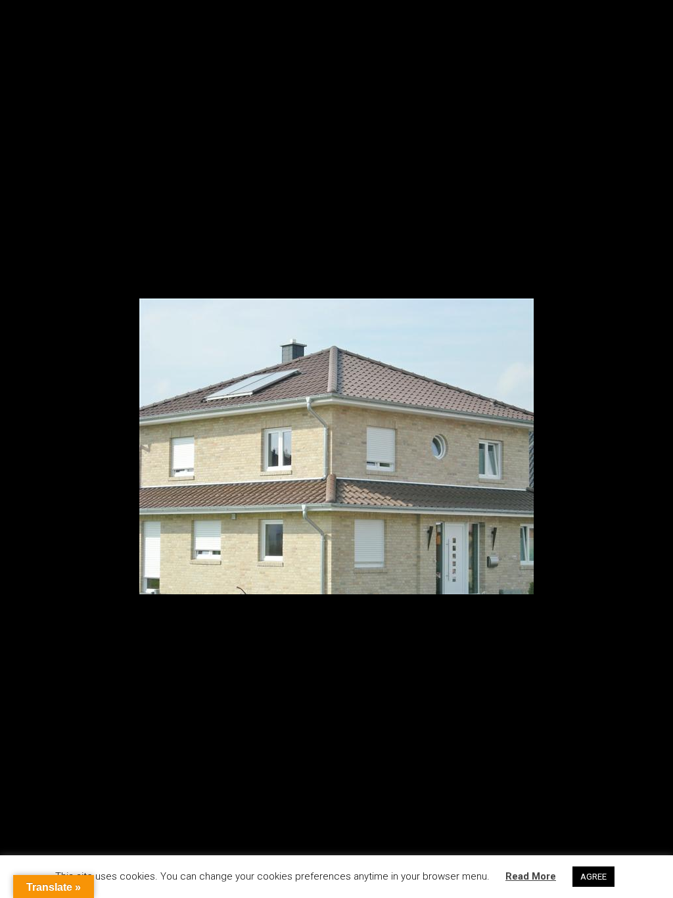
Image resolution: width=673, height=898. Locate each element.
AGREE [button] (593, 877)
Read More (530, 876)
